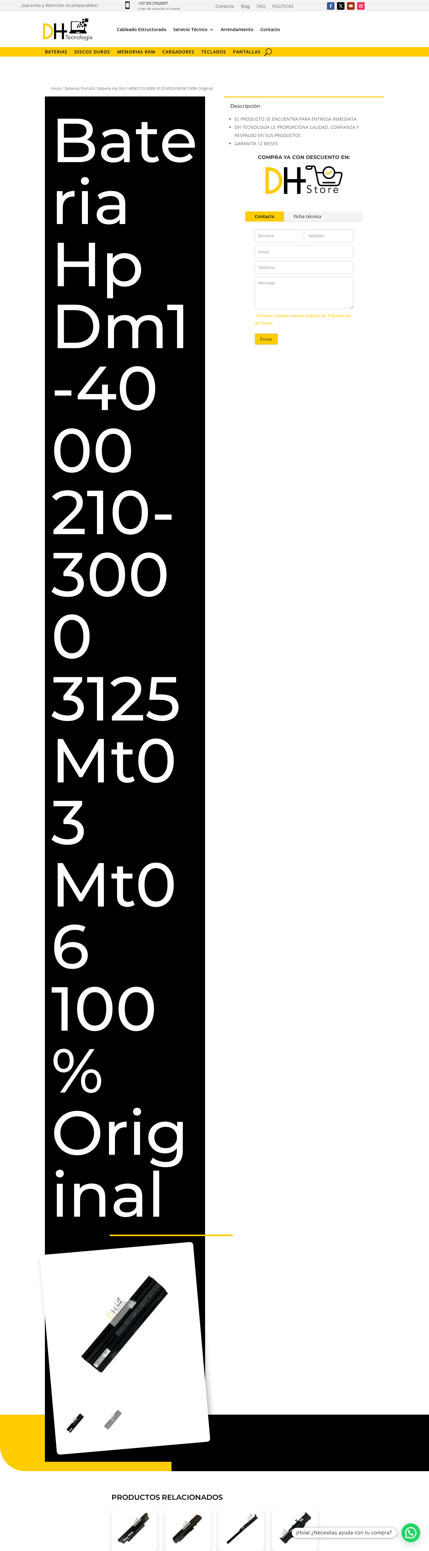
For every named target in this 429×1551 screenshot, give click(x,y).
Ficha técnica (307, 216)
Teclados (213, 52)
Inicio (56, 88)
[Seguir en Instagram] (361, 6)
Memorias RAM (136, 52)
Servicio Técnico (190, 29)
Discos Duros (92, 52)
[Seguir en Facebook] (330, 6)
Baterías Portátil (80, 88)
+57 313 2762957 (153, 3)
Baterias (56, 52)
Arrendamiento (237, 29)
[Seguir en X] (341, 6)
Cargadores (178, 52)
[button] (410, 1532)
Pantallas (247, 52)
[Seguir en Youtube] (351, 6)
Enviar (266, 339)
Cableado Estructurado (141, 29)
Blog (245, 6)
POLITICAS (283, 6)
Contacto (224, 6)
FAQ (261, 6)
